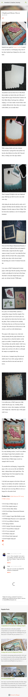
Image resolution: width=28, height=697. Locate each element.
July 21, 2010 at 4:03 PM (16, 566)
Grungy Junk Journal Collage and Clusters (11, 652)
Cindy (8, 566)
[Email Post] (3, 541)
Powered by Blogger (15, 695)
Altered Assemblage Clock (8, 678)
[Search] (26, 2)
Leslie (8, 553)
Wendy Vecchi (17, 47)
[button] (3, 18)
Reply (9, 562)
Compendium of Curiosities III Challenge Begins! (13, 625)
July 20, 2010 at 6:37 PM (15, 553)
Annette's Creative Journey (12, 2)
